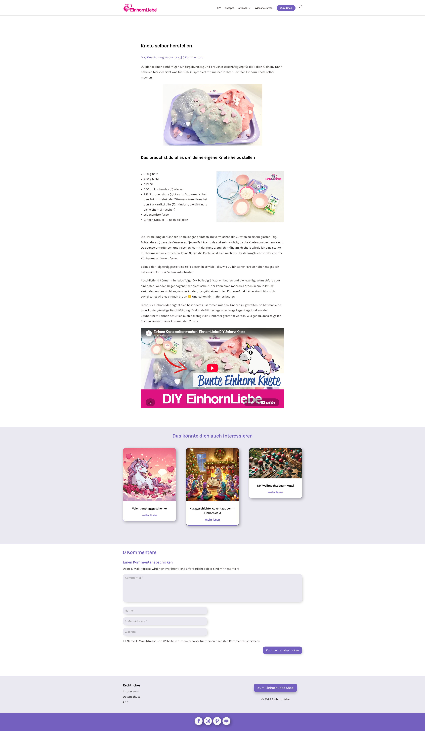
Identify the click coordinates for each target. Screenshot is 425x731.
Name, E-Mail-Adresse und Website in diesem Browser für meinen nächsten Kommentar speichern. (193, 641)
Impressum (131, 691)
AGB (125, 702)
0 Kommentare (193, 57)
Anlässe (242, 8)
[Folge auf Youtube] (226, 721)
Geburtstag (172, 57)
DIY (219, 8)
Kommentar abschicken (282, 650)
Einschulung (155, 57)
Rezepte (229, 8)
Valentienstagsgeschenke (149, 508)
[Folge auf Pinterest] (217, 721)
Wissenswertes (263, 8)
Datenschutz (131, 696)
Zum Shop (286, 8)
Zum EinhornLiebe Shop (275, 688)
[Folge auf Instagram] (208, 721)
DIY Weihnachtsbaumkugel (275, 485)
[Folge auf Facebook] (199, 721)
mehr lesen (149, 515)
